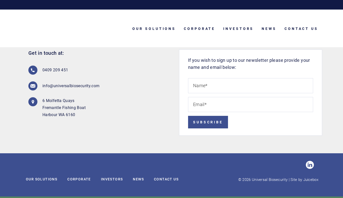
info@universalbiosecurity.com (67, 85)
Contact (166, 179)
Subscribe (208, 122)
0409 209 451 (55, 70)
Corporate (79, 179)
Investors (112, 179)
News (138, 179)
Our (41, 179)
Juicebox (310, 179)
